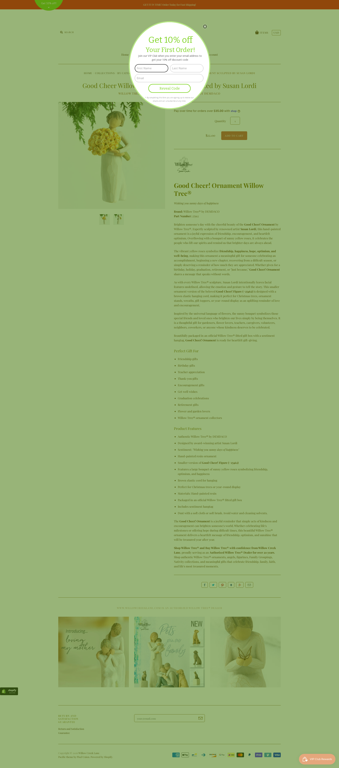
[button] (205, 26)
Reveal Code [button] (169, 88)
